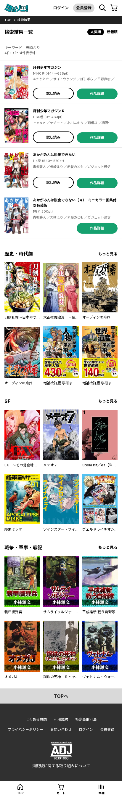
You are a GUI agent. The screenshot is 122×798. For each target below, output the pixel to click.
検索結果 (23, 20)
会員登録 (84, 7)
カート (61, 793)
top (7, 20)
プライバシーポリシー (25, 729)
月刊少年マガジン (47, 67)
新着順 (112, 32)
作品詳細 (97, 93)
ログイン (61, 7)
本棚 (102, 793)
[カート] (114, 8)
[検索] (102, 8)
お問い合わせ (61, 729)
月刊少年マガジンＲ (49, 111)
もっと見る (108, 254)
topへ (61, 696)
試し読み (53, 93)
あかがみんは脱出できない (54, 154)
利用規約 (61, 719)
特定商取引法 (86, 719)
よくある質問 (36, 719)
